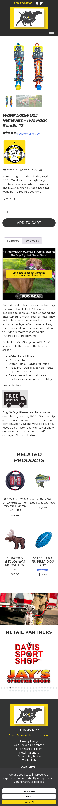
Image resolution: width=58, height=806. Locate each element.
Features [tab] (13, 240)
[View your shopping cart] (41, 3)
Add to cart (29, 223)
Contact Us (29, 760)
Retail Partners (29, 752)
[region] (29, 609)
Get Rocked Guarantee (29, 745)
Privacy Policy (29, 741)
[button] (1, 688)
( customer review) (28, 133)
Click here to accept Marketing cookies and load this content (29, 273)
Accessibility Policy (29, 756)
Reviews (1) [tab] (31, 240)
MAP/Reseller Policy (29, 748)
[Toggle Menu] (51, 32)
